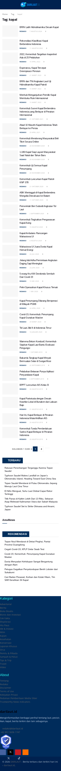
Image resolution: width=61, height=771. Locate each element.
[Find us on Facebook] (3, 752)
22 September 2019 (37, 365)
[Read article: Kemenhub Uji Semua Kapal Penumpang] (10, 169)
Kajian (3, 635)
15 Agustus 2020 (36, 227)
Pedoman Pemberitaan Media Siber (18, 698)
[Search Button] (57, 4)
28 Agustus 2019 (36, 389)
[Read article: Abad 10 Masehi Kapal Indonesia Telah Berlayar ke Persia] (10, 129)
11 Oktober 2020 (36, 200)
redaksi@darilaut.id (12, 728)
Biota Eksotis (6, 611)
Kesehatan (5, 639)
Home (5, 14)
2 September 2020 (36, 213)
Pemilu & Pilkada (9, 653)
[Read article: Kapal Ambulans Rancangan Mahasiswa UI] (10, 237)
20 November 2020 (37, 173)
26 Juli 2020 (34, 254)
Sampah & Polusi (9, 656)
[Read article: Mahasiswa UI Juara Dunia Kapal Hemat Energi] (10, 250)
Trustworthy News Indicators (15, 701)
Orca (2, 649)
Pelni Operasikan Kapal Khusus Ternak (39, 287)
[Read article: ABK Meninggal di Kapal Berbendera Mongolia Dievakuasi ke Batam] (10, 196)
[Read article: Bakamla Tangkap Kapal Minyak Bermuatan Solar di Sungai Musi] (10, 361)
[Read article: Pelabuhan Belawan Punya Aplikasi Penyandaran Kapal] (10, 375)
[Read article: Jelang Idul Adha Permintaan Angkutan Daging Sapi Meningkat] (10, 264)
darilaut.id (9, 765)
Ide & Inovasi (6, 628)
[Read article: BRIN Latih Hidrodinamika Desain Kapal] (10, 31)
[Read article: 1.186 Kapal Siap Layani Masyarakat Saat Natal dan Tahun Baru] (10, 156)
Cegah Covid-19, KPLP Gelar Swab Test (24, 549)
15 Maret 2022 (35, 89)
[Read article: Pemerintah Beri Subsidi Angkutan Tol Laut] (10, 210)
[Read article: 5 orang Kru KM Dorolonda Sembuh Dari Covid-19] (10, 277)
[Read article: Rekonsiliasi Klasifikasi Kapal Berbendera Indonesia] (10, 44)
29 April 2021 (34, 132)
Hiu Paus (4, 625)
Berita (3, 607)
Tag (12, 14)
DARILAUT (15, 761)
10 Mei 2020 (34, 281)
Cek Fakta (5, 618)
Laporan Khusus (8, 646)
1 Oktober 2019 (35, 352)
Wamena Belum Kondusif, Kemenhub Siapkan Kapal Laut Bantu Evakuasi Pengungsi (38, 344)
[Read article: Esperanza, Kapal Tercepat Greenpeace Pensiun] (10, 71)
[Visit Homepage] (30, 5)
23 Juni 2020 (34, 268)
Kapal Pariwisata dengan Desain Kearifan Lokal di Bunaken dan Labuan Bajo (38, 401)
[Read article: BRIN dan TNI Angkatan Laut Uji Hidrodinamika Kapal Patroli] (10, 85)
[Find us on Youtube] (18, 752)
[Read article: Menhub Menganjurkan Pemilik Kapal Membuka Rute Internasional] (10, 98)
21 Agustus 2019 (36, 409)
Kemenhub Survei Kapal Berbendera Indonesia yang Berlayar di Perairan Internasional (37, 111)
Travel (3, 663)
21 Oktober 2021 (36, 119)
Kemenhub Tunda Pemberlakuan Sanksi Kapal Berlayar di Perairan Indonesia (36, 431)
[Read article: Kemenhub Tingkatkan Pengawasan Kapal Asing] (10, 223)
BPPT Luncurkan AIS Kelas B (34, 385)
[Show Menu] (3, 4)
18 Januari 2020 (35, 332)
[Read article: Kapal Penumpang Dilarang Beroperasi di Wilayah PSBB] (10, 304)
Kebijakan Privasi (9, 694)
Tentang (4, 680)
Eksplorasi (5, 621)
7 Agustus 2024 (35, 31)
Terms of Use (7, 691)
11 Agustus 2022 (36, 48)
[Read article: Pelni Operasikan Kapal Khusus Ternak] (10, 291)
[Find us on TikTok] (19, 758)
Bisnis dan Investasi (10, 614)
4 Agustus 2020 (35, 240)
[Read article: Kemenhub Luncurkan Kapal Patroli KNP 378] (10, 183)
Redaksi (4, 684)
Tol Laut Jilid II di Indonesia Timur (35, 327)
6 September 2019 (36, 379)
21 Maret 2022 (35, 75)
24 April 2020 (34, 308)
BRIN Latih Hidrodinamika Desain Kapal (39, 27)
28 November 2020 (37, 146)
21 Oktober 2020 (36, 186)
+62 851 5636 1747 (10, 732)
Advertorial (6, 604)
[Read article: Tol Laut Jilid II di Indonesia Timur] (10, 331)
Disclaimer (5, 687)
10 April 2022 (34, 62)
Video (3, 667)
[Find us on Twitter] (10, 752)
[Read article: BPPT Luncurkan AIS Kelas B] (10, 388)
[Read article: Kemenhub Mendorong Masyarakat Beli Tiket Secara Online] (10, 142)
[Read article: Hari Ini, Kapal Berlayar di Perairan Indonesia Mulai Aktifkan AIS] (10, 419)
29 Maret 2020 (35, 322)
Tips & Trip (5, 660)
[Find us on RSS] (25, 752)
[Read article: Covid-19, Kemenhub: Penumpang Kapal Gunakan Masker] (10, 318)
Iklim (2, 632)
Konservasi (5, 642)
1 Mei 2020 (33, 291)
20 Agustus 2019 (36, 422)
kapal (20, 14)
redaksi (23, 31)
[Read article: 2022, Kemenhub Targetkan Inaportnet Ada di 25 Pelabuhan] (10, 58)
